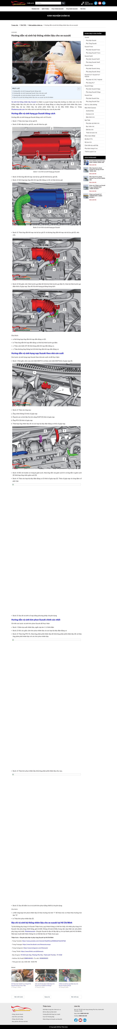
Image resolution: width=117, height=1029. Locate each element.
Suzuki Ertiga (89, 86)
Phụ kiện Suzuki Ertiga (93, 89)
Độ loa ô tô (88, 142)
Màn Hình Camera (90, 108)
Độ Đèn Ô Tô (89, 139)
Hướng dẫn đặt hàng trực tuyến (51, 1014)
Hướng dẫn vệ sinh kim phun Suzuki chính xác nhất (29, 95)
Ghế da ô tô (89, 129)
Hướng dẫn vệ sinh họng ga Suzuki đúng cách (27, 91)
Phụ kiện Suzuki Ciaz (92, 98)
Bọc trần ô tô (90, 126)
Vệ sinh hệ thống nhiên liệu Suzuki (23, 102)
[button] (78, 88)
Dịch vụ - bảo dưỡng (91, 104)
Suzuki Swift (89, 56)
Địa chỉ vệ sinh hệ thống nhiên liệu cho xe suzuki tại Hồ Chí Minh (33, 97)
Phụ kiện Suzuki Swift (93, 59)
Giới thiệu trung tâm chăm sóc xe (52, 1009)
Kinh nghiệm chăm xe (58, 16)
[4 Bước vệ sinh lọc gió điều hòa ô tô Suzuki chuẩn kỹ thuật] (70, 975)
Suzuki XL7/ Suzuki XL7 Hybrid (92, 75)
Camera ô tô (90, 114)
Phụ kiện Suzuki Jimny (93, 68)
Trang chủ (14, 25)
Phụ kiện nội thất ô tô (92, 123)
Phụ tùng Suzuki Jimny (93, 71)
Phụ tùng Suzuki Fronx (93, 53)
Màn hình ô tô (90, 117)
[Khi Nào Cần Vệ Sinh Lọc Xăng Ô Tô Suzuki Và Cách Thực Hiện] (22, 975)
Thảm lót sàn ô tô (91, 133)
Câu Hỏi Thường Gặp (48, 1016)
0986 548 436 (89, 4)
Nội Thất (87, 120)
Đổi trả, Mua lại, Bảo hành (50, 1012)
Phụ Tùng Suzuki (58, 9)
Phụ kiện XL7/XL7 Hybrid (94, 79)
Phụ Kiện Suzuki (72, 9)
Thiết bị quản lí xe (90, 151)
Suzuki (87, 37)
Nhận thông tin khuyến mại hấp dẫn (52, 1019)
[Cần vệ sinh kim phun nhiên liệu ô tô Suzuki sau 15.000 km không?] (46, 975)
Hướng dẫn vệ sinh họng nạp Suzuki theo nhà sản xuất (30, 93)
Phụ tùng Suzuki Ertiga (93, 92)
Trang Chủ (35, 9)
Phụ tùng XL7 (90, 83)
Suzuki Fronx (89, 46)
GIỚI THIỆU (45, 9)
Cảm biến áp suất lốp (91, 145)
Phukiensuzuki (30, 931)
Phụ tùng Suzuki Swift (93, 62)
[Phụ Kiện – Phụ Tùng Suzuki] (18, 3)
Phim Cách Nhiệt (90, 136)
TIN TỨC (83, 9)
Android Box (90, 111)
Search (63, 3)
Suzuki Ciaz (88, 95)
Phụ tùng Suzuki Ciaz (92, 101)
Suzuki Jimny (89, 65)
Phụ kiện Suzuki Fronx (93, 50)
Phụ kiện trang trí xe (91, 148)
